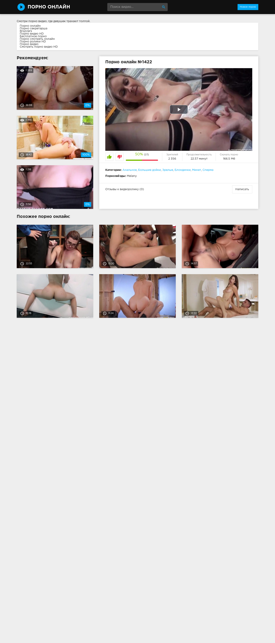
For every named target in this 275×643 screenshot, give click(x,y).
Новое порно (248, 7)
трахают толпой (78, 21)
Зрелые (167, 170)
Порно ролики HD (33, 41)
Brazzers (26, 31)
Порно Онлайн (49, 7)
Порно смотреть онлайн (37, 39)
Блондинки (183, 170)
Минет (196, 170)
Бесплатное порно (33, 36)
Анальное (129, 170)
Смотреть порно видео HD (39, 47)
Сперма (208, 170)
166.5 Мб (229, 159)
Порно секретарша (33, 28)
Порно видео (29, 44)
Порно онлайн (30, 26)
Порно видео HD (32, 34)
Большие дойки (149, 170)
